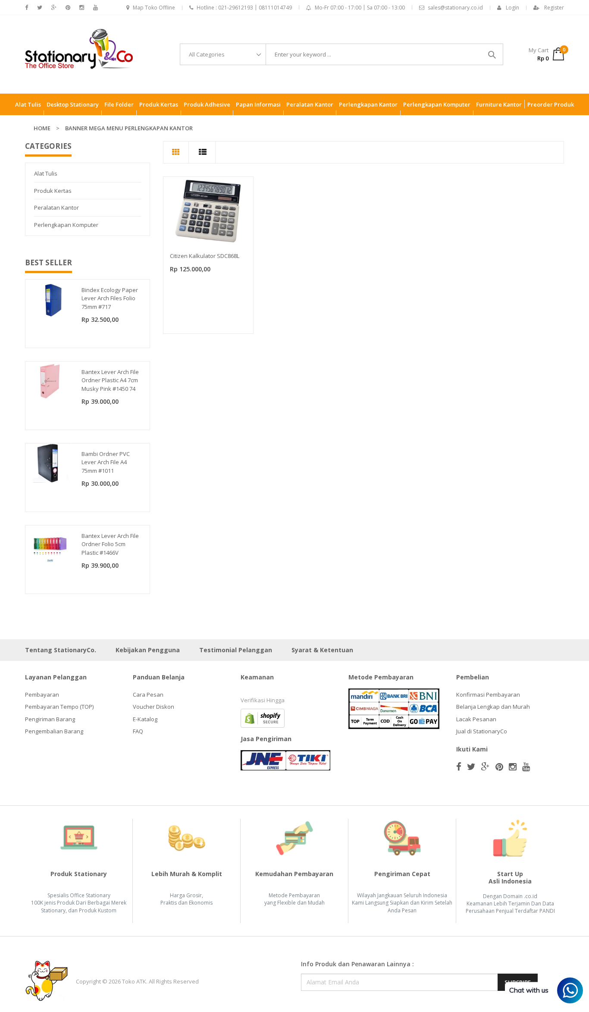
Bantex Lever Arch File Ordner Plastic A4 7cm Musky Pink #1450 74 (110, 380)
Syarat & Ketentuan (322, 650)
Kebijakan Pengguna (148, 650)
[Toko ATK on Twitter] (39, 7)
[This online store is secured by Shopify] (263, 717)
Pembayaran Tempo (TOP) (59, 706)
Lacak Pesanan (476, 719)
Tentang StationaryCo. (60, 650)
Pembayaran (42, 694)
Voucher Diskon (153, 706)
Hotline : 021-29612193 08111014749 (244, 7)
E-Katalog (145, 719)
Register (554, 7)
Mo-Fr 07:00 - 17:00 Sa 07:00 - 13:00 (360, 7)
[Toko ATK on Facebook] (26, 7)
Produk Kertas (53, 191)
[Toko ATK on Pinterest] (68, 7)
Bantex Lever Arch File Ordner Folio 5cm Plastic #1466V (110, 544)
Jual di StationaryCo (481, 731)
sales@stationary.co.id (455, 7)
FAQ (138, 731)
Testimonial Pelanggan (235, 650)
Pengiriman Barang (50, 719)
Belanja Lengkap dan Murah (493, 706)
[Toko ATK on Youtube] (95, 7)
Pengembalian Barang (54, 731)
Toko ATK (134, 981)
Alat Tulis (45, 173)
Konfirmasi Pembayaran (488, 694)
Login (512, 7)
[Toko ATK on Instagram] (81, 7)
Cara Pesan (148, 694)
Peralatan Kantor (56, 207)
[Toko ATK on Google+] (53, 7)
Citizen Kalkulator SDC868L (204, 256)
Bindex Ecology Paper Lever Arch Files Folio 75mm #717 (109, 298)
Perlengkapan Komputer (66, 225)
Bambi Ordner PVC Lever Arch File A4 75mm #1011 (105, 462)
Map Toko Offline (154, 7)
